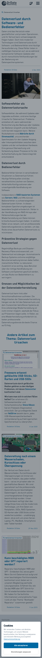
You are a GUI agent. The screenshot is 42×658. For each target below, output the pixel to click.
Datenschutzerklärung (12, 639)
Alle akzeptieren (21, 645)
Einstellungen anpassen (21, 652)
